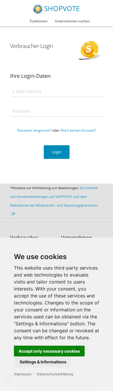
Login (56, 152)
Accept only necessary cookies (49, 351)
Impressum (22, 374)
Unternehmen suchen (72, 21)
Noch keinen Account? (78, 130)
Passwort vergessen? (34, 130)
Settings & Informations (43, 361)
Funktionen (39, 21)
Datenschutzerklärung (55, 374)
